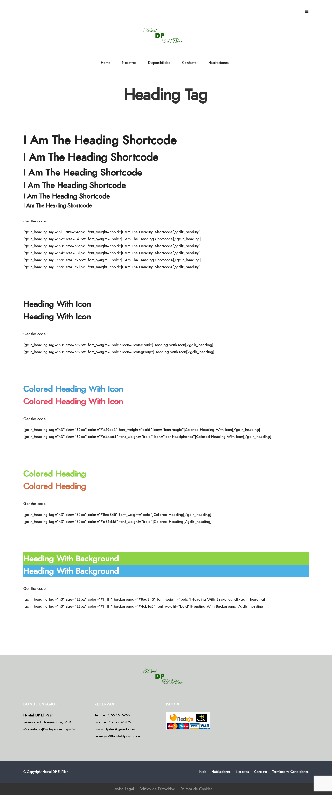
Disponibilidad (159, 63)
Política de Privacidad (157, 789)
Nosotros (129, 63)
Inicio (202, 772)
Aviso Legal (124, 789)
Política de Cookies (196, 789)
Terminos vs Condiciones (290, 772)
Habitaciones (218, 63)
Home (105, 63)
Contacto (189, 63)
